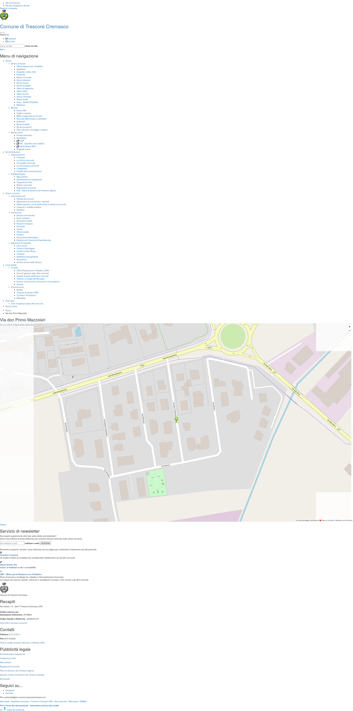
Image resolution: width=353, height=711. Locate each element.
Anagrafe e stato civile (26, 71)
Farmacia (21, 226)
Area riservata (60, 701)
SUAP (21, 140)
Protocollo (21, 74)
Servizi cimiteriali (24, 96)
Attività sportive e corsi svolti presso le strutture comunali (41, 204)
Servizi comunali (18, 63)
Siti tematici (5, 679)
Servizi (8, 60)
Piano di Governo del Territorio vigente (17, 670)
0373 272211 (14, 634)
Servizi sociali (22, 82)
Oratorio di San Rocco (26, 251)
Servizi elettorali (23, 80)
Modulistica (21, 138)
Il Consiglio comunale (26, 163)
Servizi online (17, 132)
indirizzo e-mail (32, 543)
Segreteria (21, 69)
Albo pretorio (22, 176)
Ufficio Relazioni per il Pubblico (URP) (33, 270)
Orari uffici (10, 300)
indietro (3, 524)
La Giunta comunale (25, 160)
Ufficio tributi (22, 91)
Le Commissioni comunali (28, 165)
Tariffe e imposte (24, 113)
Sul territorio (16, 212)
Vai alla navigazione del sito (18, 5)
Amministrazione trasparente (29, 179)
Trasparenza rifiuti (24, 182)
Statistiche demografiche (27, 256)
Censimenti (21, 259)
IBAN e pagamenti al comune (29, 116)
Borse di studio (23, 124)
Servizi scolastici (24, 85)
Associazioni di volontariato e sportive (33, 201)
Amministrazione (13, 152)
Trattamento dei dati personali (14, 705)
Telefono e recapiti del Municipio (31, 278)
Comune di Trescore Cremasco (34, 26)
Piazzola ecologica (25, 223)
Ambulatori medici (24, 220)
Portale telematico (24, 135)
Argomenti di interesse (21, 243)
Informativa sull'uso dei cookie (44, 705)
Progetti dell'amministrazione (29, 171)
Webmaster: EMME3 (78, 701)
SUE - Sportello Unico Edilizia (31, 143)
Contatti (14, 267)
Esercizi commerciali (25, 215)
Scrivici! (20, 284)
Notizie (19, 289)
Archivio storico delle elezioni (29, 262)
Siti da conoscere (24, 127)
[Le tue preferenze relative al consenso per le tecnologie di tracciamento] (4, 708)
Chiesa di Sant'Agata (26, 248)
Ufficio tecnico (23, 93)
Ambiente (21, 121)
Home (8, 310)
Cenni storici (22, 245)
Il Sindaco (21, 157)
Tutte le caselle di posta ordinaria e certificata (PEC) (22, 642)
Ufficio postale (23, 231)
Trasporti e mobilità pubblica (29, 207)
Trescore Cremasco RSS (27, 292)
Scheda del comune (25, 198)
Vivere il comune (13, 193)
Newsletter (21, 298)
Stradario (21, 209)
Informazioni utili (18, 196)
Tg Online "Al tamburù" (26, 295)
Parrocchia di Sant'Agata (27, 237)
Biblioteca (21, 105)
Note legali (4, 701)
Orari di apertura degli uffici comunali (33, 273)
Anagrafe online (23, 149)
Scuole (19, 229)
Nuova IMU (21, 110)
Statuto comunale (24, 185)
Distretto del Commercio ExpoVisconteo (34, 240)
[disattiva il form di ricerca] (4, 32)
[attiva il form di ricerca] (1, 32)
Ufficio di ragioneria (25, 88)
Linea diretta (11, 265)
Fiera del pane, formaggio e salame (32, 129)
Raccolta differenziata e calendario (32, 118)
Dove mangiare (23, 218)
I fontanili (20, 254)
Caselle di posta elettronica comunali (33, 276)
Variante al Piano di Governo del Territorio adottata (22, 674)
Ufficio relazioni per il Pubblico (30, 66)
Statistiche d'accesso (20, 701)
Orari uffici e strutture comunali (13, 623)
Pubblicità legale (18, 174)
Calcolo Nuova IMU (27, 146)
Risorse (14, 107)
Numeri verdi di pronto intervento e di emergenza (38, 281)
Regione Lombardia (8, 8)
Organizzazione (18, 154)
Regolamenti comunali (26, 187)
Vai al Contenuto (13, 2)
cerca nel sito (31, 46)
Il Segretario (22, 168)
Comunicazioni (17, 287)
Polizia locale (22, 99)
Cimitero (20, 234)
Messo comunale (24, 77)
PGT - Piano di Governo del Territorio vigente (36, 190)
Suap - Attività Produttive (27, 102)
